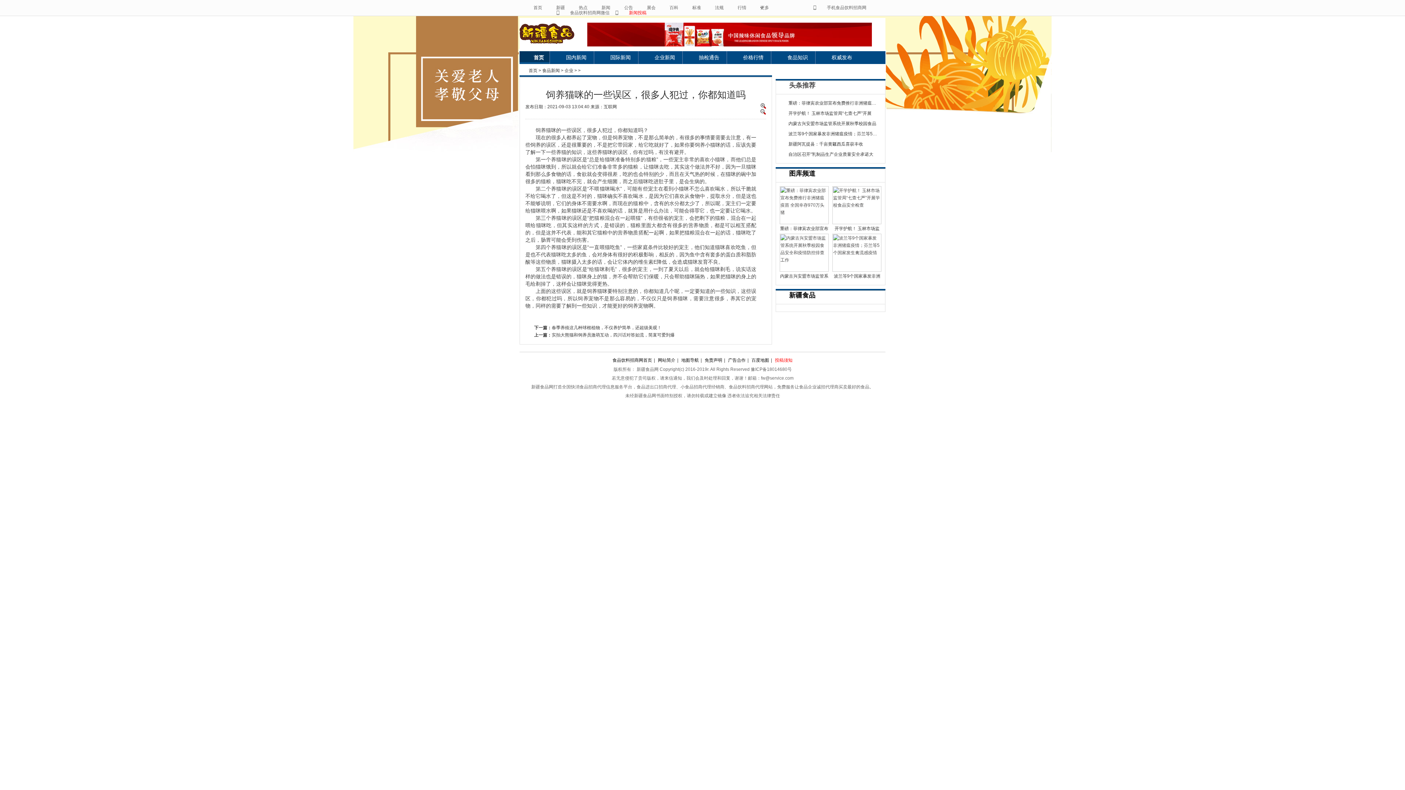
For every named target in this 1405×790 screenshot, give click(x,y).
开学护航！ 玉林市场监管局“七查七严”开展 (830, 113)
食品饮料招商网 (553, 34)
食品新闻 (551, 70)
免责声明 (713, 360)
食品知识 (797, 57)
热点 (583, 7)
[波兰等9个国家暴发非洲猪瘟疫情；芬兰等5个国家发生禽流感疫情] (856, 253)
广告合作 (737, 360)
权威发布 (842, 57)
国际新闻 (620, 57)
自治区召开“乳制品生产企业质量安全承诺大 (830, 154)
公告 (628, 7)
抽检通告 (709, 57)
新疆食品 (802, 295)
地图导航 (690, 360)
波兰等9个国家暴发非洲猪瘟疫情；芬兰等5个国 (834, 133)
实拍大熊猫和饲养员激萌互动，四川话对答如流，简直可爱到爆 (613, 335)
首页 (537, 7)
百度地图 (760, 360)
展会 (651, 7)
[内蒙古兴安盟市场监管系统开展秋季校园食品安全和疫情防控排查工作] (804, 253)
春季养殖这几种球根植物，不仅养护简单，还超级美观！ (607, 327)
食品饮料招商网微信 (590, 12)
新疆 (560, 7)
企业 (569, 70)
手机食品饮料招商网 (846, 7)
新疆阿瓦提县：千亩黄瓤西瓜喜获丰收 (825, 144)
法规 (719, 7)
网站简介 (666, 360)
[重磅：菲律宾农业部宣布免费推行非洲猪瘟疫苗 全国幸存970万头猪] (804, 205)
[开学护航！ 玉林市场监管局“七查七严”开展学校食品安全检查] (856, 205)
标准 (696, 7)
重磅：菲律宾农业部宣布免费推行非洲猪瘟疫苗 (834, 103)
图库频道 (802, 173)
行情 (742, 7)
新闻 (606, 7)
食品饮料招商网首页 (632, 360)
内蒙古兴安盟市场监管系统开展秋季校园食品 (832, 123)
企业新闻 (665, 57)
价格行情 (753, 57)
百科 (674, 7)
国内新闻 (576, 57)
